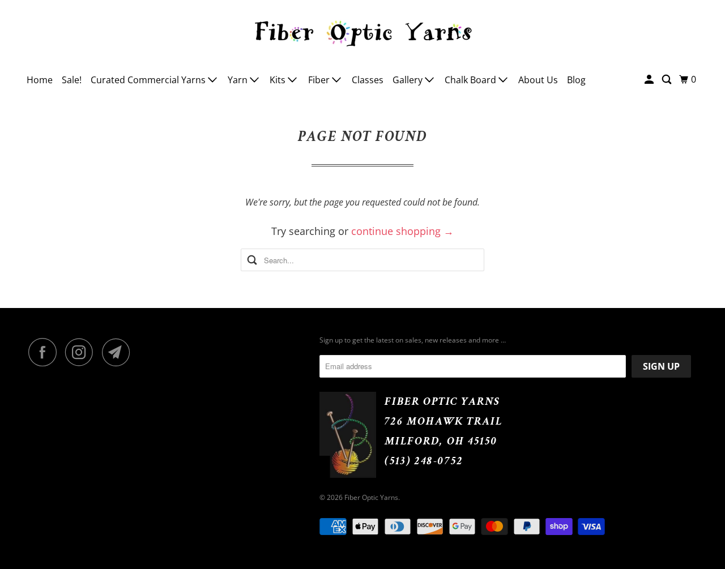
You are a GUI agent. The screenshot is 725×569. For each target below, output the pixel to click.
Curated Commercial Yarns (149, 80)
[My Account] (650, 79)
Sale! (72, 80)
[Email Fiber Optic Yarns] (119, 352)
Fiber (320, 80)
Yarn (239, 80)
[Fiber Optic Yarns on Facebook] (45, 352)
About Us (538, 80)
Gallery (409, 80)
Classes (367, 80)
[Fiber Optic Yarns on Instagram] (82, 352)
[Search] (667, 79)
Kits (279, 80)
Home (40, 80)
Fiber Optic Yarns (371, 497)
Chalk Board (471, 80)
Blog (576, 80)
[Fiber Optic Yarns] (362, 31)
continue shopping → (402, 231)
